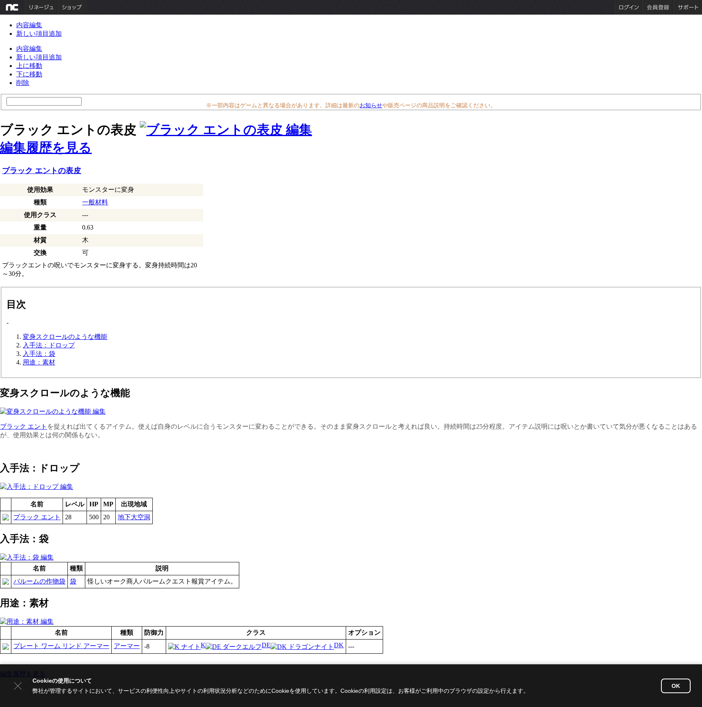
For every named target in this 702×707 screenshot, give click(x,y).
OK (676, 686)
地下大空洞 (134, 517)
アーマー (127, 645)
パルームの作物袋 (39, 581)
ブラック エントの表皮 (41, 170)
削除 (22, 82)
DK (339, 645)
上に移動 (29, 65)
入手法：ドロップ (49, 345)
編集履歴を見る (46, 147)
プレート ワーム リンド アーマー (61, 645)
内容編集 (29, 25)
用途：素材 (39, 362)
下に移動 (29, 74)
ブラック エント (23, 426)
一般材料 (95, 202)
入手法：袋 (39, 353)
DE (266, 645)
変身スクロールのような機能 (65, 336)
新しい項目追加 (39, 33)
